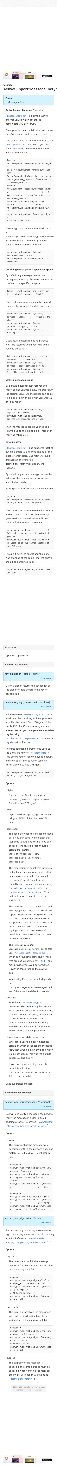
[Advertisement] (28, 40)
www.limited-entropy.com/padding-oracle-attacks (30, 1123)
